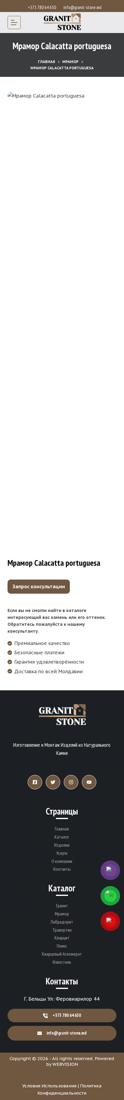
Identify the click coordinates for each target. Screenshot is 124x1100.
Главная (62, 829)
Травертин (62, 930)
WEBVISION (65, 1064)
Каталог (61, 837)
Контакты (62, 869)
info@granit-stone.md (82, 7)
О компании (61, 861)
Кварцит (62, 938)
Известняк (62, 962)
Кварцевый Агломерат (62, 954)
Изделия (62, 845)
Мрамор (62, 914)
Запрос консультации (38, 586)
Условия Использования (49, 1086)
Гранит (62, 906)
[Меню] (14, 22)
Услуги (61, 853)
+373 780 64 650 (43, 7)
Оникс (62, 946)
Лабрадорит (62, 922)
